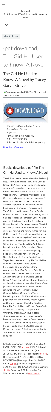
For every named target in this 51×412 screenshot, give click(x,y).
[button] (25, 14)
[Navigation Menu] (7, 25)
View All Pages (11, 36)
